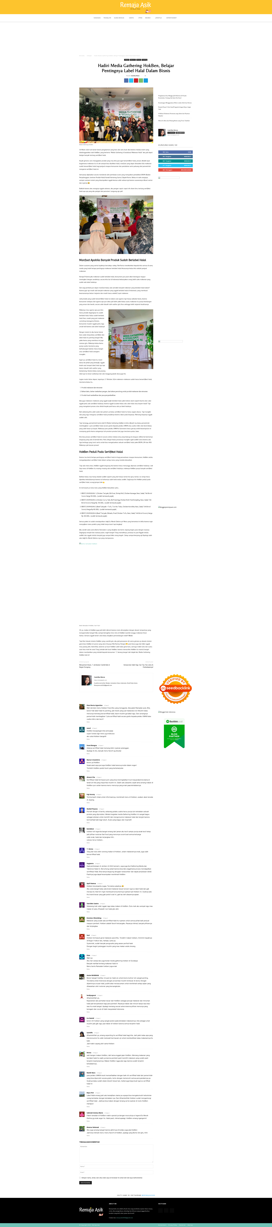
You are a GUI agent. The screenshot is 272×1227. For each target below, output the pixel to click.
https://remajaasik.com (100, 680)
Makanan (97, 18)
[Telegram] (146, 80)
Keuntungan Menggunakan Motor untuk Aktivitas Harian (175, 103)
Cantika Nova (135, 75)
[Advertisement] (136, 37)
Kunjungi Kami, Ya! (167, 145)
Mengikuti (187, 156)
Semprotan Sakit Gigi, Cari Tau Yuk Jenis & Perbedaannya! (138, 666)
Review (147, 18)
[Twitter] (131, 80)
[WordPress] (107, 689)
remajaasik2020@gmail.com (124, 1218)
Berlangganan (186, 170)
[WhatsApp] (141, 80)
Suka (189, 152)
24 (145, 75)
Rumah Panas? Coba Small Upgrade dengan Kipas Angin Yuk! (174, 108)
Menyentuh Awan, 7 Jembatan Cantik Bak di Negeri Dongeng (94, 666)
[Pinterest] (136, 80)
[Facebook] (261, 2)
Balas (88, 722)
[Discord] (268, 2)
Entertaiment (171, 18)
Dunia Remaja (119, 18)
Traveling (144, 60)
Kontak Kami (162, 1225)
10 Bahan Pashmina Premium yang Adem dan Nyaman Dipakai (174, 115)
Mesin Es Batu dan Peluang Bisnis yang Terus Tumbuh (174, 121)
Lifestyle (158, 18)
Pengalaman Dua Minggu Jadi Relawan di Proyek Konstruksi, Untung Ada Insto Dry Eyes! (172, 97)
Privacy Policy (172, 1225)
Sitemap (190, 1225)
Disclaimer (182, 1225)
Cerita (131, 18)
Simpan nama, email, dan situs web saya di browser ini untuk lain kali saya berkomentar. (112, 1178)
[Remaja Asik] (136, 7)
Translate (107, 18)
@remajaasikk (148, 1195)
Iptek (140, 18)
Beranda (81, 56)
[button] (190, 18)
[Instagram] (264, 2)
